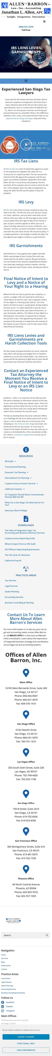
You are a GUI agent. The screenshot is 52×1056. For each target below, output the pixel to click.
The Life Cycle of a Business (17, 555)
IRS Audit (9, 461)
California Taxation (13, 489)
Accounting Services (14, 597)
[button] (26, 81)
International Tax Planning (17, 478)
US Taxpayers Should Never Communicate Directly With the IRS (24, 495)
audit (11, 421)
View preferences (26, 1050)
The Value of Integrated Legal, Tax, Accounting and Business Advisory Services (25, 531)
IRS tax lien (10, 169)
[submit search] (47, 935)
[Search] (25, 935)
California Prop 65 (13, 560)
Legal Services (11, 586)
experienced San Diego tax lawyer (19, 118)
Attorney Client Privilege (16, 510)
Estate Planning (12, 591)
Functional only (26, 1043)
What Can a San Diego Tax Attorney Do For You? (24, 503)
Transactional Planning (15, 467)
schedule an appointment (24, 435)
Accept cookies (26, 1037)
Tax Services (10, 580)
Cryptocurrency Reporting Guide (20, 538)
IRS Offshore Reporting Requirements (22, 549)
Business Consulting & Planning (19, 602)
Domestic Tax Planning (15, 472)
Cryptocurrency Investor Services (20, 483)
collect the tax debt (21, 424)
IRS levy (9, 210)
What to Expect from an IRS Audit (20, 544)
